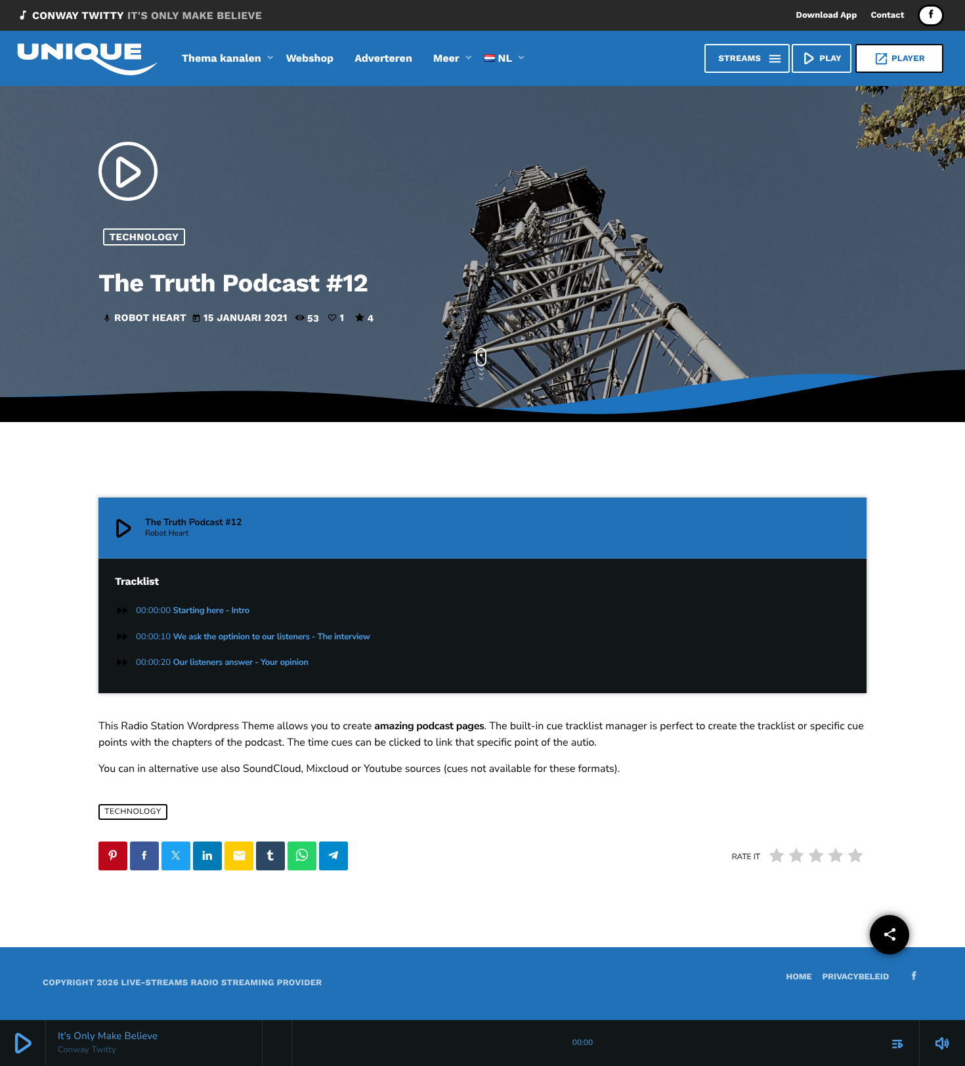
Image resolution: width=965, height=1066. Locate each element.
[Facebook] (931, 16)
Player (899, 58)
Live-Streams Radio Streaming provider (221, 983)
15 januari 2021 (241, 318)
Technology (144, 237)
